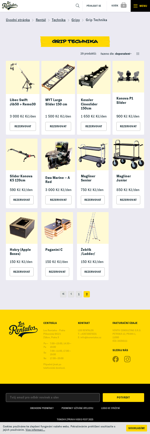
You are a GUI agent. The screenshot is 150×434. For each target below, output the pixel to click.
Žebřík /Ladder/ (88, 252)
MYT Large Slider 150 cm (56, 102)
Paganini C (53, 250)
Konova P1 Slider (124, 100)
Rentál (41, 20)
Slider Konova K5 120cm (21, 178)
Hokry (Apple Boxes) (20, 252)
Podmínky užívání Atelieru (77, 408)
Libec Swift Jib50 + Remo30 (23, 102)
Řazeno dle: (115, 53)
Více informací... (35, 429)
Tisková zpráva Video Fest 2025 (75, 419)
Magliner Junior (123, 178)
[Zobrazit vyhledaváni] (78, 6)
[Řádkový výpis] (138, 54)
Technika (59, 20)
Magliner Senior (88, 178)
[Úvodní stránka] (10, 6)
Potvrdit (123, 397)
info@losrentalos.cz (90, 337)
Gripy (75, 20)
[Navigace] (140, 6)
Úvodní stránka (18, 20)
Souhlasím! (136, 428)
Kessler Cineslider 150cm (89, 104)
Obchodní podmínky (42, 408)
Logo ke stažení (110, 408)
